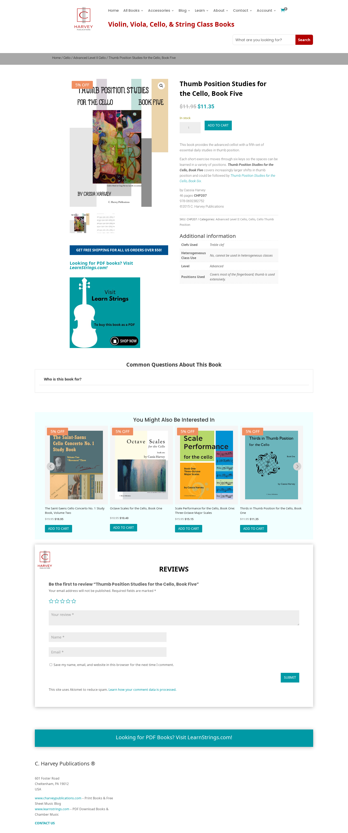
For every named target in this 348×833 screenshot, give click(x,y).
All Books (131, 11)
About (219, 11)
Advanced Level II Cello (89, 58)
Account (264, 11)
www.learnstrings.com (52, 809)
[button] (161, 85)
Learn (200, 11)
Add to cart (218, 125)
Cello (66, 58)
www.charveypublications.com (58, 798)
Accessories (159, 11)
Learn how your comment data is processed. (142, 689)
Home (113, 11)
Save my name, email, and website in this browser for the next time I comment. (114, 665)
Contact (240, 11)
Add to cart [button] (58, 528)
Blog (182, 11)
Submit (290, 677)
